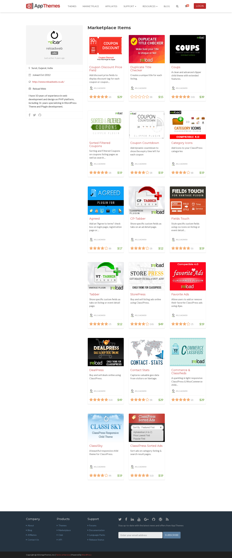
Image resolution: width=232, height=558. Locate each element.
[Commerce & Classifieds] (188, 352)
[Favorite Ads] (188, 276)
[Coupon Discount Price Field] (106, 49)
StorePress (138, 294)
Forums (92, 525)
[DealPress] (106, 352)
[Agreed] (106, 200)
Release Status (96, 539)
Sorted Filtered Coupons (99, 144)
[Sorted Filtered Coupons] (106, 125)
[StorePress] (147, 276)
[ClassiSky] (106, 428)
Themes (72, 6)
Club (60, 535)
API (60, 539)
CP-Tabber (138, 218)
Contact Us (33, 539)
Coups (175, 67)
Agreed (94, 218)
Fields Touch (180, 218)
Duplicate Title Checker (140, 68)
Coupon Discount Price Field (105, 68)
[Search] (177, 6)
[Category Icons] (188, 125)
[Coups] (188, 49)
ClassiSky (96, 446)
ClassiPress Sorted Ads (146, 446)
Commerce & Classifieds (180, 371)
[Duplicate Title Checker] (147, 49)
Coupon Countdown (144, 143)
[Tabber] (106, 276)
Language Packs (97, 535)
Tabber (94, 294)
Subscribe (172, 535)
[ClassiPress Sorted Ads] (147, 428)
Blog (167, 6)
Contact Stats (139, 370)
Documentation (97, 530)
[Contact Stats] (147, 352)
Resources (149, 6)
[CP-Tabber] (147, 200)
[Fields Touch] (188, 200)
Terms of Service (63, 555)
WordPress (87, 555)
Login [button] (200, 6)
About (31, 525)
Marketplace (91, 6)
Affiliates (111, 6)
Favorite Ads (180, 294)
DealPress (96, 370)
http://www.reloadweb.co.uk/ (48, 81)
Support (129, 6)
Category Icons (182, 143)
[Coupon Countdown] (147, 125)
